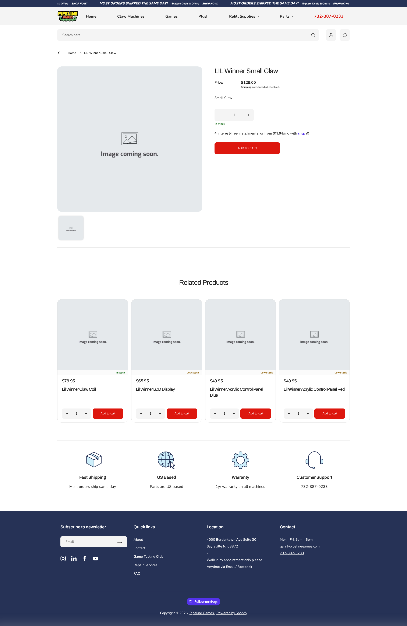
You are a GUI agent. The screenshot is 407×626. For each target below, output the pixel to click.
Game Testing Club (148, 556)
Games (171, 16)
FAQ (137, 573)
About (138, 539)
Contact (139, 548)
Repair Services (146, 565)
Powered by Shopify (231, 613)
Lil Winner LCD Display (155, 389)
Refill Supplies (242, 16)
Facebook (244, 566)
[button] (71, 228)
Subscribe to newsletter (83, 527)
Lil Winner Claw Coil (79, 389)
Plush (203, 16)
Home (91, 16)
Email (230, 566)
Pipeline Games (202, 613)
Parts (285, 16)
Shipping (246, 87)
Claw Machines (131, 16)
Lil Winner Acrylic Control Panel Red (314, 389)
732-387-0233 (328, 16)
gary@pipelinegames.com (300, 546)
